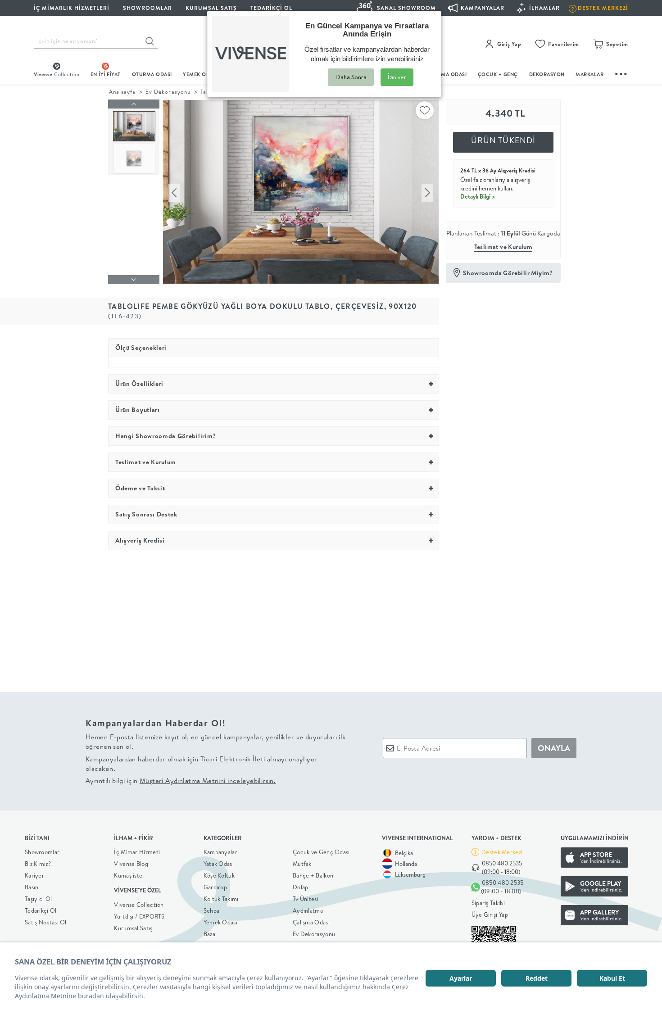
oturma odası (152, 74)
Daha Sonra (351, 77)
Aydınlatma (308, 910)
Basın (32, 887)
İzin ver (397, 77)
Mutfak (302, 864)
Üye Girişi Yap (490, 914)
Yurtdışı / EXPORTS (139, 916)
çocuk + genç (498, 74)
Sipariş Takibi (488, 903)
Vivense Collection (138, 905)
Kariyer (34, 875)
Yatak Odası (219, 864)
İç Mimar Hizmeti (137, 852)
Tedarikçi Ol (271, 8)
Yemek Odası (220, 922)
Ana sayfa (122, 91)
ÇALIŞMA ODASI (446, 74)
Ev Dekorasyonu (167, 91)
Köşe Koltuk (219, 875)
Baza (209, 934)
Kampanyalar (220, 852)
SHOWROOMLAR (147, 8)
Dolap (300, 887)
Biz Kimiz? (38, 864)
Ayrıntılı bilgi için (181, 780)
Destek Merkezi (501, 852)
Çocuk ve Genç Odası (321, 852)
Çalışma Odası (311, 922)
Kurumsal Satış (133, 928)
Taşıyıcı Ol (38, 899)
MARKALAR (589, 74)
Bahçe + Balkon (313, 875)
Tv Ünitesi (305, 899)
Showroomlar (42, 852)
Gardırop (215, 887)
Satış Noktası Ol (46, 922)
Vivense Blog (131, 864)
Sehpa (212, 910)
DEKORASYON (547, 74)
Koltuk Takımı (221, 899)
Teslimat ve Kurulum (503, 246)
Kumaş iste (128, 875)
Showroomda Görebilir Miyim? (508, 272)
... (621, 72)
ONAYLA (554, 748)
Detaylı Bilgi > (477, 196)
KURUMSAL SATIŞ (211, 8)
